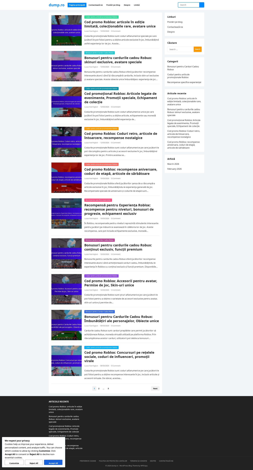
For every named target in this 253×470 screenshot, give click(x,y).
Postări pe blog (175, 21)
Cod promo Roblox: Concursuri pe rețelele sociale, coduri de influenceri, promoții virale (119, 356)
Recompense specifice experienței (98, 200)
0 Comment (115, 31)
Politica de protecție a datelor (113, 461)
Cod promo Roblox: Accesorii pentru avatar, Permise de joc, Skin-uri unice (120, 283)
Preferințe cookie (88, 461)
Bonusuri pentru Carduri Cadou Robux (99, 53)
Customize (14, 463)
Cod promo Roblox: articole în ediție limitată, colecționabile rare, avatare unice (120, 24)
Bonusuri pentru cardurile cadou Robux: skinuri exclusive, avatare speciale (118, 59)
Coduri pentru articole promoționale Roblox (101, 17)
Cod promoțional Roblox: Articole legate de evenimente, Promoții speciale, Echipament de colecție (120, 97)
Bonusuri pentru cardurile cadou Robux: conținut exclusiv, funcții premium (118, 247)
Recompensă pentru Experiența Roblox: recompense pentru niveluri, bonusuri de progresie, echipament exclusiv (119, 209)
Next (155, 388)
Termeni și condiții (138, 461)
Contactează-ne (175, 26)
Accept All (53, 463)
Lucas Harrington (91, 31)
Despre (171, 31)
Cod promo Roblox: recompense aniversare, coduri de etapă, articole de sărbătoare (120, 171)
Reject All (34, 463)
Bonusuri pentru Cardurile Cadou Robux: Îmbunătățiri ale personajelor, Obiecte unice (121, 318)
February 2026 (174, 168)
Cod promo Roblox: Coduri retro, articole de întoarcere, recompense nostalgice (120, 135)
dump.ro (56, 4)
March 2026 (173, 164)
